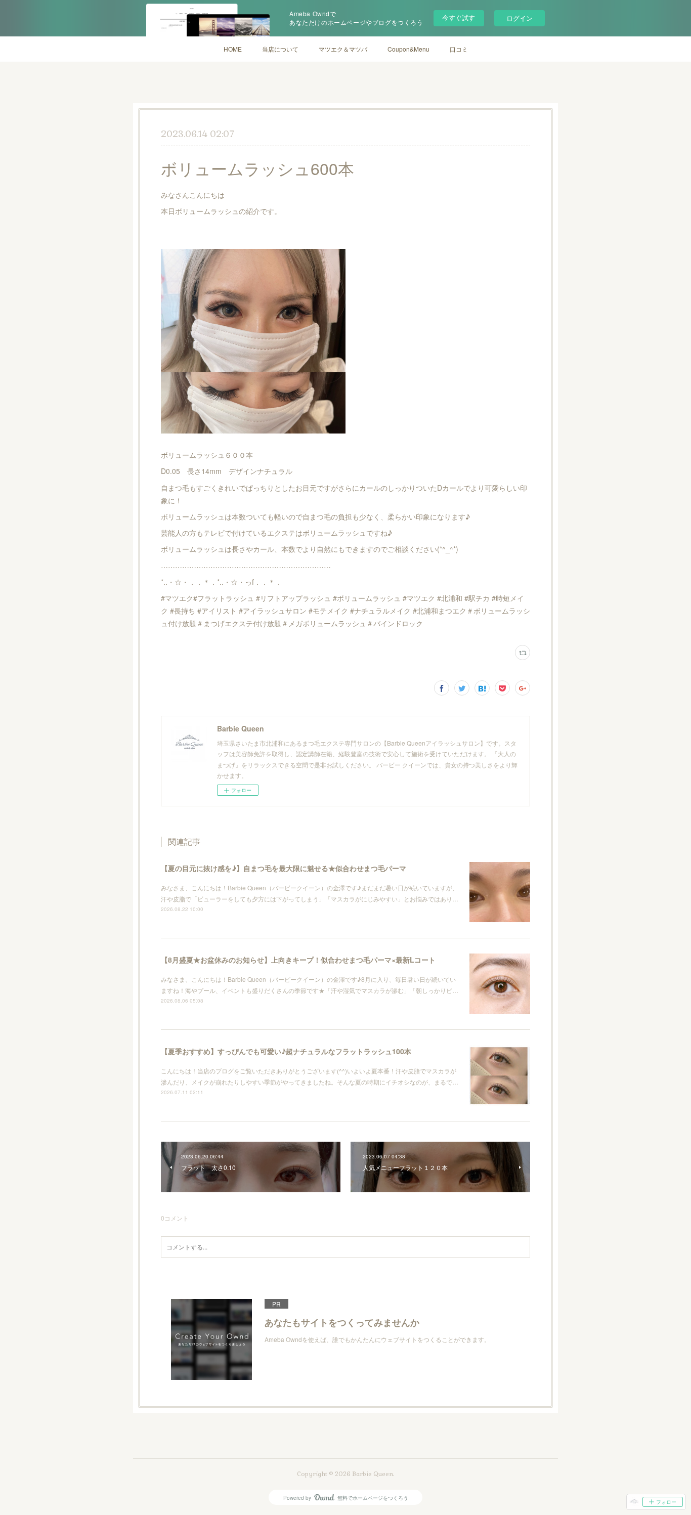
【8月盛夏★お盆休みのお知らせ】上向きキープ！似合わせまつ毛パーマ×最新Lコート (298, 960)
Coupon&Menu (408, 49)
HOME (233, 49)
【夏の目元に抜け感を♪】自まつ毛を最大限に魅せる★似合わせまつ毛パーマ (283, 868)
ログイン (519, 18)
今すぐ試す (458, 17)
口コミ (459, 49)
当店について (280, 49)
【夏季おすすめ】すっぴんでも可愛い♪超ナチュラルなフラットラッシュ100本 (286, 1051)
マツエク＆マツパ (343, 49)
